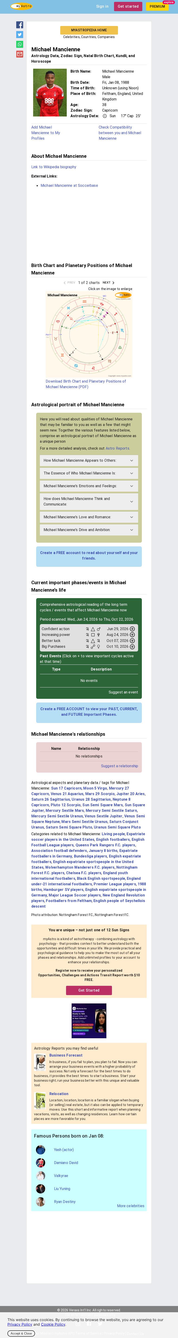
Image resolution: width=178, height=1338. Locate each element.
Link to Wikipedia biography (53, 167)
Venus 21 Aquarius (67, 794)
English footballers (113, 839)
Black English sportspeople (101, 878)
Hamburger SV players (63, 889)
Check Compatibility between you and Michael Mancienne (120, 133)
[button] (89, 460)
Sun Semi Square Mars (102, 805)
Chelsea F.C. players (83, 873)
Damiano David (66, 1163)
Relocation (59, 1094)
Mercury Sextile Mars (65, 810)
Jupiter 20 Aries (130, 794)
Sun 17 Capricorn (66, 788)
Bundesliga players (90, 856)
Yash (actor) (64, 1150)
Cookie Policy (53, 1324)
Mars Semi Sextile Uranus (84, 821)
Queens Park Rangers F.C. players (105, 845)
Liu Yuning (62, 1188)
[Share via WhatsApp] (19, 46)
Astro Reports (117, 448)
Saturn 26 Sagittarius (50, 799)
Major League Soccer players (75, 895)
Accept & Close (21, 1333)
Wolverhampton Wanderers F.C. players (79, 867)
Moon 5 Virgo (95, 788)
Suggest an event (123, 692)
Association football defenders (59, 850)
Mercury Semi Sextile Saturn (111, 810)
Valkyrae (61, 1176)
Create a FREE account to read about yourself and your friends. (89, 556)
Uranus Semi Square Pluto (117, 827)
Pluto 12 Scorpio (66, 805)
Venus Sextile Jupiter (103, 816)
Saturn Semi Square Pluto (69, 827)
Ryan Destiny (65, 1201)
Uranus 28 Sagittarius (91, 799)
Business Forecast (66, 1055)
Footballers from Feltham (69, 901)
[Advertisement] (89, 224)
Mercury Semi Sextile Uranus (57, 816)
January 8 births (103, 850)
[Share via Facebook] (19, 27)
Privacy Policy (19, 1324)
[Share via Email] (19, 56)
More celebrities (130, 1206)
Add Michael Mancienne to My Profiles (45, 133)
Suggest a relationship (119, 766)
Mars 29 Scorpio (100, 794)
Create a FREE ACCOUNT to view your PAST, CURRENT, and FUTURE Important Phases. (88, 712)
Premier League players (115, 884)
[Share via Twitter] (19, 36)
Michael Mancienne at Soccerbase (69, 185)
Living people (113, 834)
